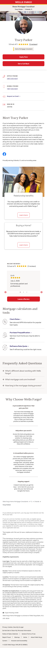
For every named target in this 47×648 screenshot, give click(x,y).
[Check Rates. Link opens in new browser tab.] (5, 322)
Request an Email (13, 96)
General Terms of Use (28, 634)
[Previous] (5, 292)
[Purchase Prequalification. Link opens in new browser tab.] (5, 335)
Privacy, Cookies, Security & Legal (12, 627)
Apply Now (23, 57)
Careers (4, 640)
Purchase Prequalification (20, 332)
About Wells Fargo (36, 637)
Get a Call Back (23, 64)
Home (25, 637)
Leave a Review (24, 299)
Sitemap (17, 637)
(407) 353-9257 (12, 89)
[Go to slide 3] (27, 292)
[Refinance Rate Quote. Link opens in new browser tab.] (5, 348)
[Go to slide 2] (23, 292)
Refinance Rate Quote (18, 346)
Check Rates (15, 319)
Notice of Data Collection (10, 634)
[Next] (41, 292)
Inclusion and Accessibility (19, 640)
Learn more (23, 215)
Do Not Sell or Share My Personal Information (16, 630)
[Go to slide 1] (20, 292)
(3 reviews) (33, 44)
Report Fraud (6, 637)
